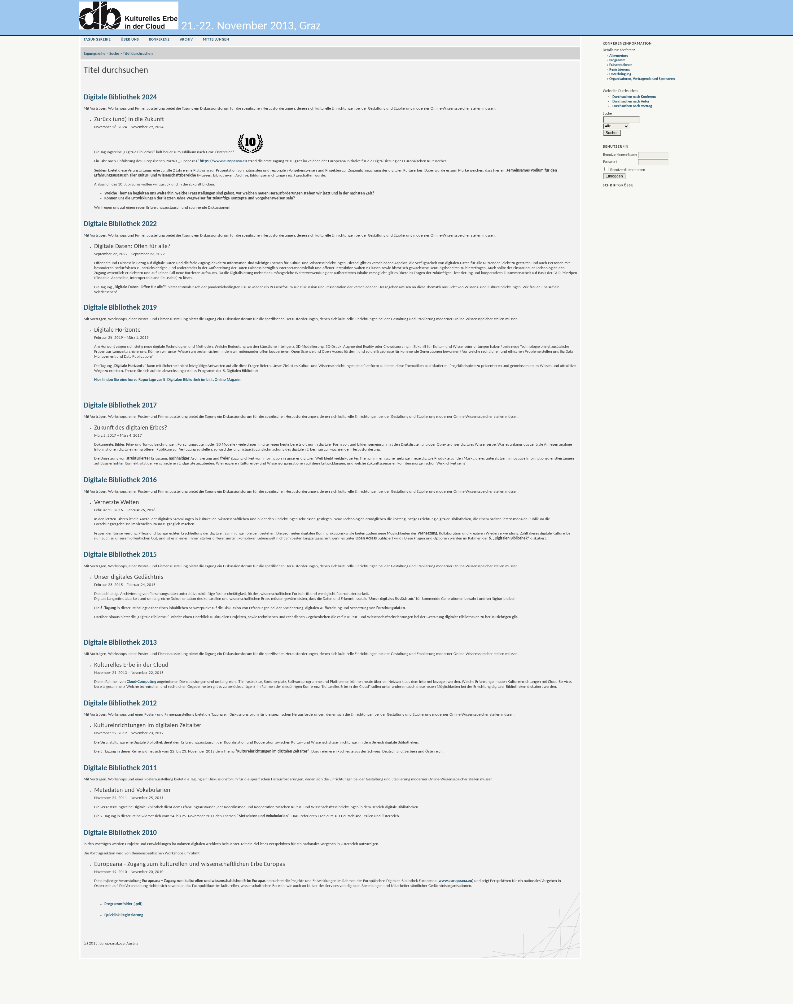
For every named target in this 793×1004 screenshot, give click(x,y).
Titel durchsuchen (138, 54)
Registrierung (619, 70)
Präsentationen (620, 65)
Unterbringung (620, 74)
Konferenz (159, 39)
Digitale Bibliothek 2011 (120, 768)
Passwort (610, 162)
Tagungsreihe (97, 39)
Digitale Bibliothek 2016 (120, 480)
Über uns (130, 39)
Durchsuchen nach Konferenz (634, 97)
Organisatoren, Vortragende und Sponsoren (642, 79)
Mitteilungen (216, 39)
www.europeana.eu (455, 881)
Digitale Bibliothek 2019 (120, 308)
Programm (617, 60)
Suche (114, 54)
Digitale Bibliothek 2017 (120, 405)
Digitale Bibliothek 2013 (120, 643)
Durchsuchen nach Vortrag (632, 106)
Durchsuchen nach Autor (630, 101)
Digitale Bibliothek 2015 (120, 555)
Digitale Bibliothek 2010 (120, 833)
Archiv (186, 39)
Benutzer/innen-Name (620, 155)
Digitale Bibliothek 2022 (120, 224)
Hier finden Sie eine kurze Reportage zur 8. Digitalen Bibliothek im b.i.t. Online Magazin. (167, 380)
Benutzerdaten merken (627, 170)
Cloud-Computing (141, 682)
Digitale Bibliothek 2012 (120, 703)
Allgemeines (618, 56)
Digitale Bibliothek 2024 (120, 97)
